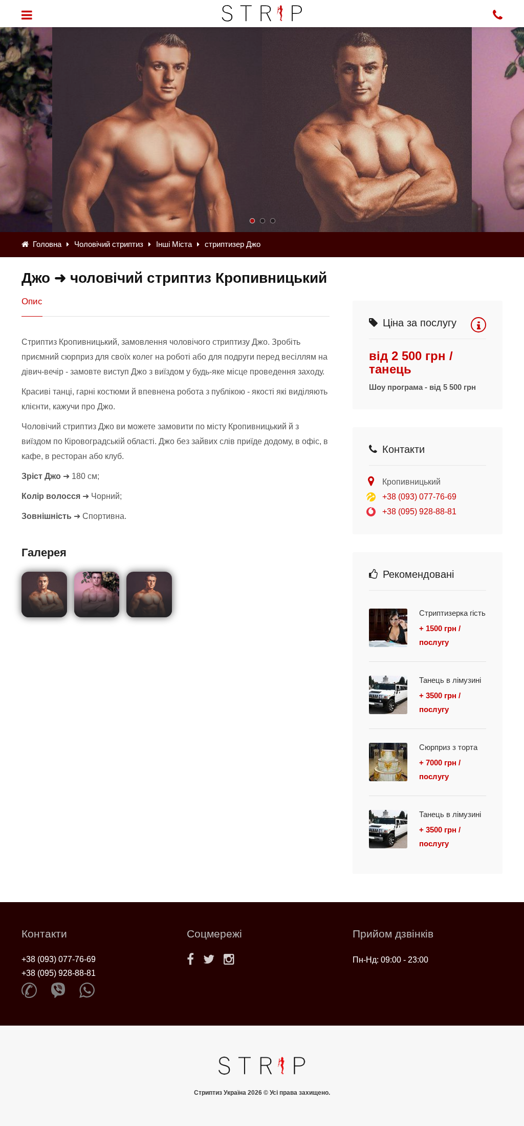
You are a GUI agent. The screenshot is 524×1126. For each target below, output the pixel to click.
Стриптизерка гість (452, 613)
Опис (31, 301)
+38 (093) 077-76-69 (419, 496)
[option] (367, 129)
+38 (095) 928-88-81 (419, 511)
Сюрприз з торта (448, 747)
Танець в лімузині (450, 680)
